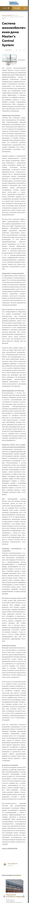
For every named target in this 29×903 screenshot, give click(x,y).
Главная (4, 15)
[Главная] (14, 3)
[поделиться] (16, 50)
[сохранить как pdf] (24, 50)
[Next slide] (23, 896)
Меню (16, 8)
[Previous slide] (4, 896)
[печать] (20, 50)
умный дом (9, 15)
